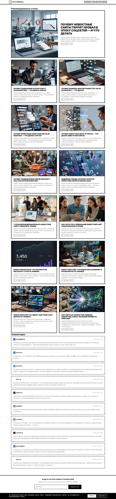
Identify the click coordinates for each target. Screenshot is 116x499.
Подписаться (75, 487)
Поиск (105, 2)
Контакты (99, 2)
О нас (93, 2)
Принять (92, 496)
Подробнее (101, 496)
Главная (87, 2)
